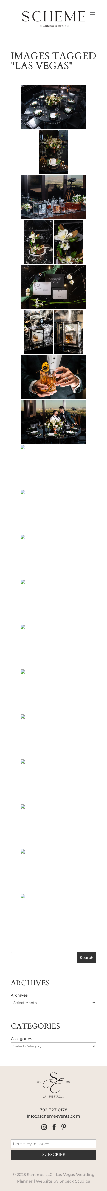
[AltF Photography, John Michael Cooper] (53, 107)
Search (87, 957)
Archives (19, 995)
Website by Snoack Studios (63, 1181)
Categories (21, 1038)
